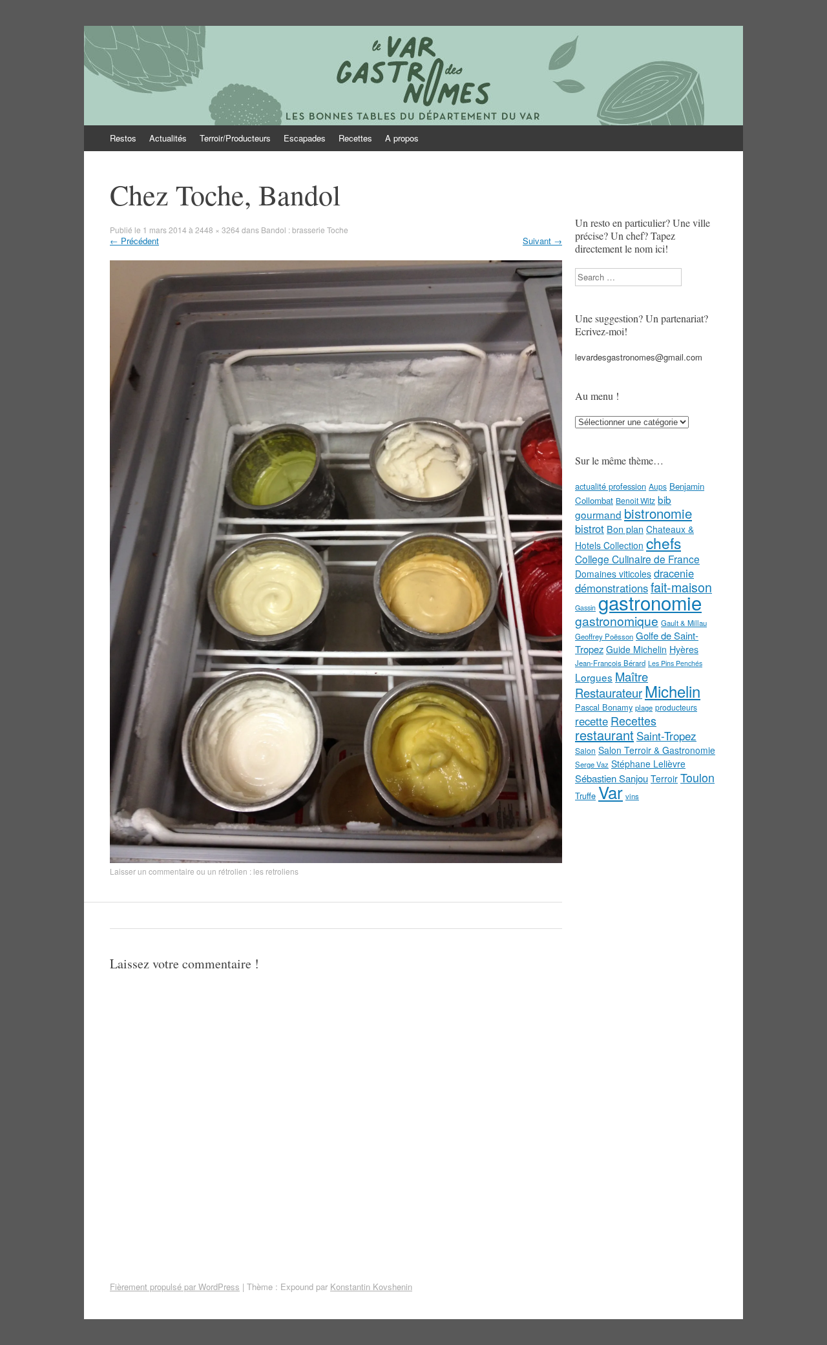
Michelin (672, 691)
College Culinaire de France (637, 559)
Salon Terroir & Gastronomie (656, 750)
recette (591, 721)
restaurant (604, 734)
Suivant (542, 241)
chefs (663, 542)
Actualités (168, 138)
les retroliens (275, 871)
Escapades (305, 138)
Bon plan (625, 529)
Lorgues (593, 677)
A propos (402, 138)
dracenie (674, 573)
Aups (658, 486)
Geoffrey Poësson (604, 636)
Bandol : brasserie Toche (304, 229)
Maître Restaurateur (611, 684)
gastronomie (650, 602)
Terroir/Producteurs (235, 138)
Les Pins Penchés (675, 663)
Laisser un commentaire (152, 871)
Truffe (585, 795)
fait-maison (681, 587)
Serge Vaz (592, 764)
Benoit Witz (635, 500)
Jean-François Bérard (610, 663)
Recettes (355, 138)
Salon (585, 750)
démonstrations (611, 588)
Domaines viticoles (613, 573)
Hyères (683, 649)
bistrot (589, 528)
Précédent (134, 241)
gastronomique (616, 620)
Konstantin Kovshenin (371, 1286)
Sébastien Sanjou (611, 778)
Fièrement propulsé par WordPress (175, 1286)
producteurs (676, 707)
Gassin (585, 607)
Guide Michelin (636, 649)
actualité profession (610, 486)
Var (610, 792)
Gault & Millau (684, 623)
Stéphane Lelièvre (648, 763)
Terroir (664, 778)
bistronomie (658, 513)
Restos (123, 138)
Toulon (697, 777)
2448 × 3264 (217, 229)
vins (632, 796)
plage (644, 707)
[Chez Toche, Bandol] (336, 859)
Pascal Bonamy (604, 707)
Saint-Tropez (666, 735)
